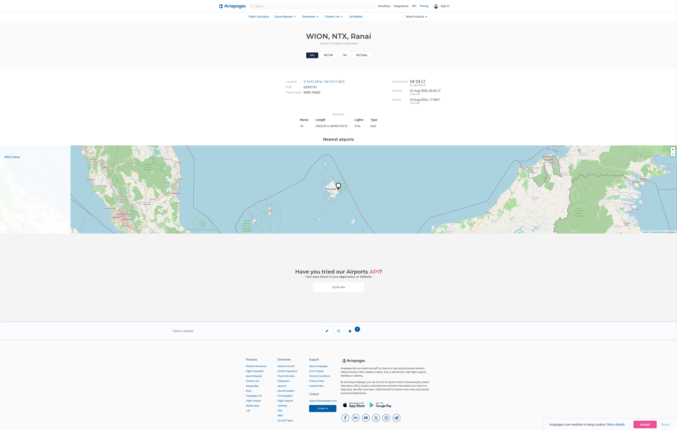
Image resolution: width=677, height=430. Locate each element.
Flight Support (285, 400)
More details (616, 424)
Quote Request (254, 376)
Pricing (424, 6)
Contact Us (322, 408)
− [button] (673, 154)
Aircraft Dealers (285, 390)
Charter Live (252, 381)
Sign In (444, 6)
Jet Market (355, 16)
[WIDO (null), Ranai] (338, 186)
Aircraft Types (285, 420)
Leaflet (645, 232)
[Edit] (327, 331)
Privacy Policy (316, 381)
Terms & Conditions (319, 376)
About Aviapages (318, 366)
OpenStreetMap (658, 232)
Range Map (252, 386)
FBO (279, 410)
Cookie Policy (316, 386)
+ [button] (673, 149)
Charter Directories (256, 366)
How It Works (316, 371)
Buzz (248, 390)
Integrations (401, 6)
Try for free (338, 287)
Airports (281, 386)
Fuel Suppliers (285, 395)
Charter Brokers (286, 376)
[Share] (338, 331)
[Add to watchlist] (350, 331)
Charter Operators (287, 371)
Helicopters (283, 381)
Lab (248, 410)
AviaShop (384, 6)
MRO (280, 415)
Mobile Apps (252, 405)
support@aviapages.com (323, 400)
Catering (282, 405)
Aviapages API (254, 395)
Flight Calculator (259, 16)
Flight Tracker (253, 400)
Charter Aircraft (286, 366)
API (414, 6)
